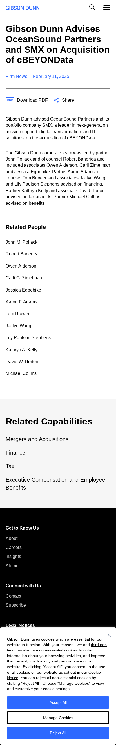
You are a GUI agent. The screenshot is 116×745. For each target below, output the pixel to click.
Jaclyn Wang (18, 325)
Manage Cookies (58, 717)
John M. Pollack (21, 242)
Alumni (13, 565)
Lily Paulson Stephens (28, 337)
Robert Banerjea (22, 254)
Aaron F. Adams (21, 301)
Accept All (58, 702)
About (11, 538)
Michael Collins (21, 373)
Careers (14, 547)
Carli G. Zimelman (24, 277)
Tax (10, 466)
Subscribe (16, 605)
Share (68, 100)
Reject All (58, 733)
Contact (13, 596)
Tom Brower (18, 313)
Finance (15, 453)
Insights (13, 556)
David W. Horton (22, 361)
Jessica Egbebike (23, 290)
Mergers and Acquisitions (37, 439)
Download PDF (32, 100)
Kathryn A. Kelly (21, 349)
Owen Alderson (21, 266)
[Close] (109, 635)
